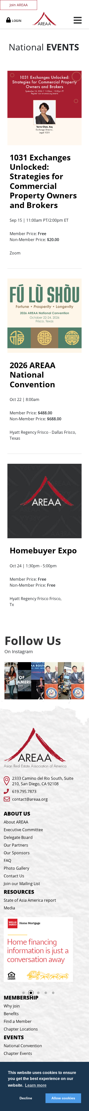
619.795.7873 (24, 791)
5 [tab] (53, 993)
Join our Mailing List (22, 883)
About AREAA (16, 822)
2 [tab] (31, 993)
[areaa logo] (44, 19)
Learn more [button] (35, 1085)
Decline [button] (26, 1098)
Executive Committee (23, 829)
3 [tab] (40, 994)
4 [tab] (45, 993)
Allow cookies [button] (63, 1098)
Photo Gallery (16, 868)
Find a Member (18, 1021)
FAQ (7, 860)
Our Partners (16, 845)
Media (9, 908)
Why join (12, 1006)
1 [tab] (23, 993)
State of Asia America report (30, 900)
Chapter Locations (21, 1029)
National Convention (23, 1045)
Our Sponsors (17, 853)
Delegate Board (18, 837)
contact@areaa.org (30, 799)
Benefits (11, 1013)
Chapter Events (18, 1053)
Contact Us (14, 876)
